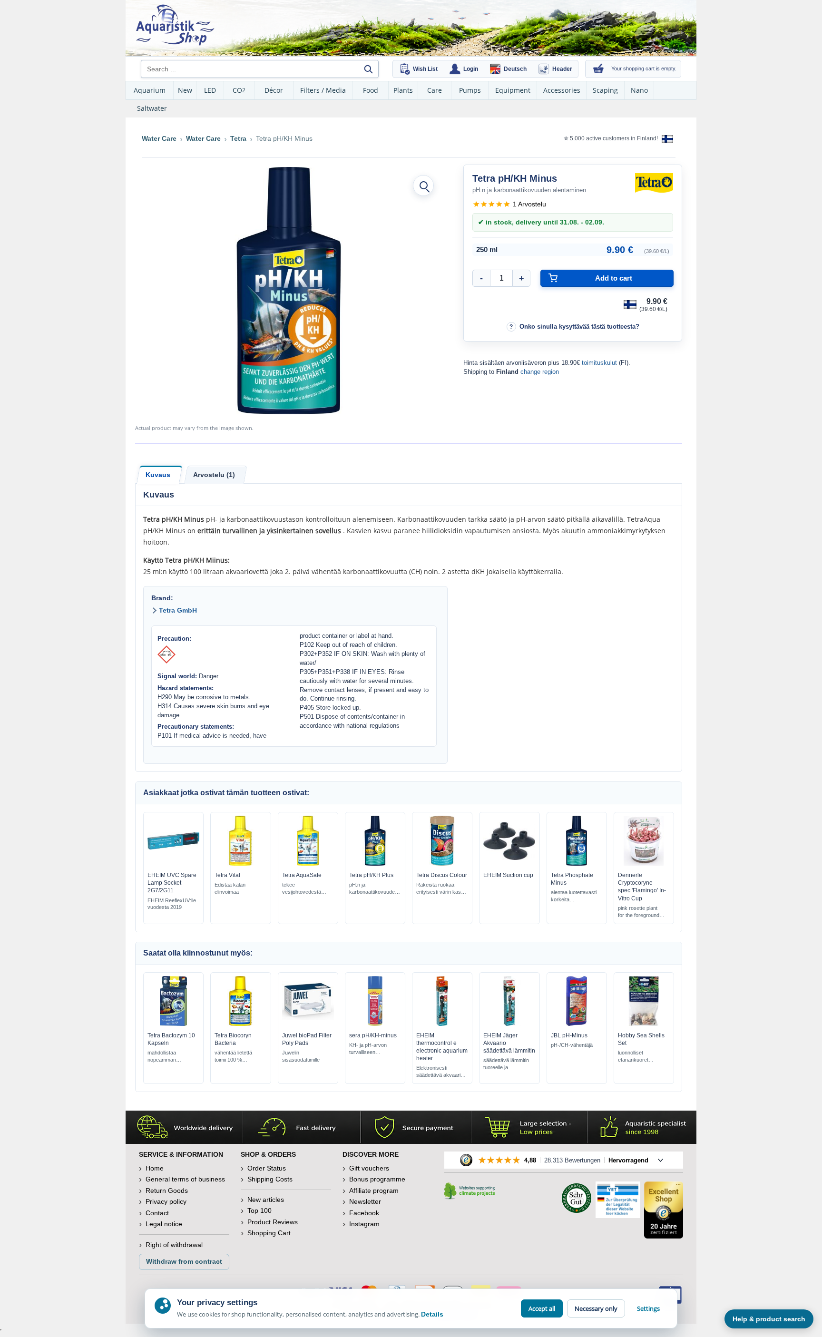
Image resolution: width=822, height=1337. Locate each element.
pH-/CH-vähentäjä (572, 1045)
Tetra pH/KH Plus (371, 875)
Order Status (266, 1168)
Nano (639, 90)
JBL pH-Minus (569, 1035)
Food (370, 90)
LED (210, 90)
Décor (273, 90)
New (185, 90)
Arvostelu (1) (214, 474)
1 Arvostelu (529, 204)
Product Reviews (272, 1222)
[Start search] (368, 69)
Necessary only (596, 1308)
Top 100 (259, 1210)
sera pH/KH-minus (373, 1035)
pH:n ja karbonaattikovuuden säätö (373, 889)
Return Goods (167, 1190)
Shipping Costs (270, 1179)
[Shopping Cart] (598, 69)
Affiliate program (374, 1190)
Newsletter (365, 1201)
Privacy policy (166, 1201)
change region (539, 371)
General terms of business (185, 1179)
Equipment (512, 90)
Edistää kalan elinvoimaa (230, 888)
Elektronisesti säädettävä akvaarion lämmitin (441, 1072)
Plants (403, 90)
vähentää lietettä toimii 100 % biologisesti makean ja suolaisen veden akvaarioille (238, 1057)
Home (155, 1168)
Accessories (561, 90)
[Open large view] (423, 185)
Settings (648, 1308)
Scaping (605, 90)
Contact (157, 1213)
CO (239, 90)
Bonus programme (377, 1179)
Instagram (364, 1224)
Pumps (470, 90)
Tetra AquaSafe (302, 875)
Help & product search (769, 1319)
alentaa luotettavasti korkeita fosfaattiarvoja (574, 896)
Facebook (364, 1213)
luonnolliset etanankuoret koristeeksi (633, 1057)
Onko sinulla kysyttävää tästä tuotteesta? (579, 326)
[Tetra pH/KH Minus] (288, 290)
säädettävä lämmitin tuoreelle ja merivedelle (506, 1064)
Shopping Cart (269, 1233)
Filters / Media (323, 90)
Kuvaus (158, 474)
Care (434, 90)
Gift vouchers (369, 1168)
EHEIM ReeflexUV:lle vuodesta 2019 (171, 904)
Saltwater (152, 108)
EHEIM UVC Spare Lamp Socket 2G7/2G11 (171, 883)
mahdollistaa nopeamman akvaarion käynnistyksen (164, 1057)
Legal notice (164, 1224)
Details (432, 1314)
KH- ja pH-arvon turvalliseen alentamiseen (368, 1049)
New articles (265, 1199)
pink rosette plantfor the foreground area (638, 912)
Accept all (541, 1308)
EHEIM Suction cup (508, 875)
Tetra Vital (227, 875)
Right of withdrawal (174, 1245)
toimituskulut (599, 362)
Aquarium (150, 90)
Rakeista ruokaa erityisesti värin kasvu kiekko (441, 889)
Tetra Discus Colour (441, 875)
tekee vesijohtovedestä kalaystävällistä (301, 889)
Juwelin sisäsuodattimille (301, 1056)
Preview (173, 863)
